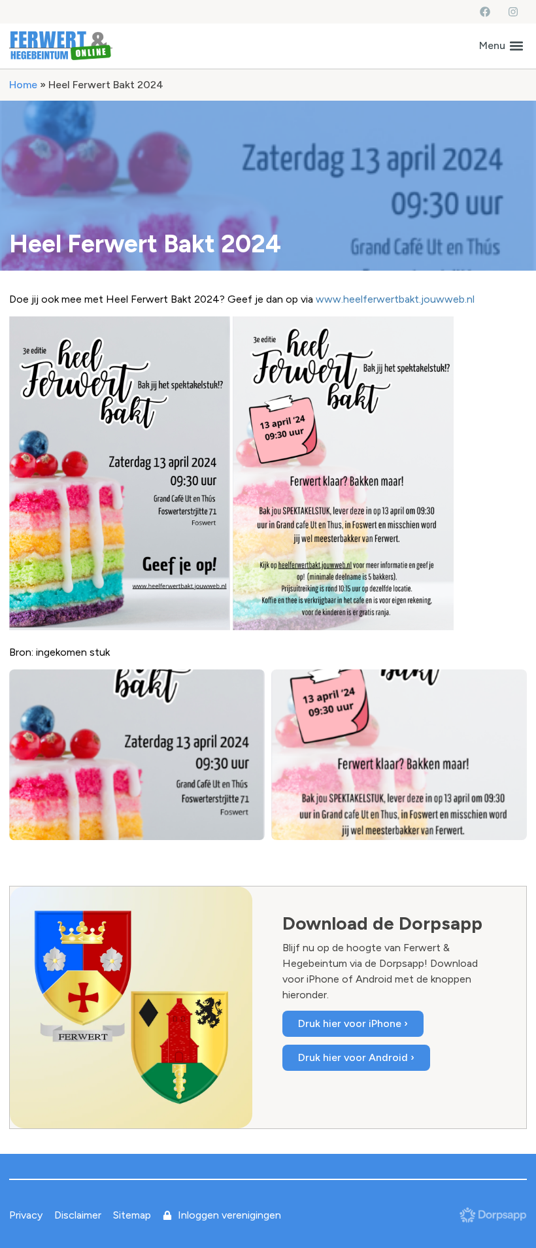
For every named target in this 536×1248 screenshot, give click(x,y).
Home (23, 84)
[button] (501, 45)
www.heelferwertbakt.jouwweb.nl (395, 299)
